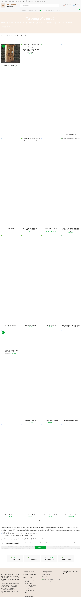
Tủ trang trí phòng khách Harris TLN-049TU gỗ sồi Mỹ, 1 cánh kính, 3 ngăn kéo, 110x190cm (30, 51)
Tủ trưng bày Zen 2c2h (10, 514)
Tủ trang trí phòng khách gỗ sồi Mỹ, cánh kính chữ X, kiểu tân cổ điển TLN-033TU (71, 230)
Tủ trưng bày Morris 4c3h (30, 325)
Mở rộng (39, 547)
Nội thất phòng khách (11, 35)
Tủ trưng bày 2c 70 (50, 64)
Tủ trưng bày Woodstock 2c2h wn (70, 420)
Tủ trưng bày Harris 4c (10, 325)
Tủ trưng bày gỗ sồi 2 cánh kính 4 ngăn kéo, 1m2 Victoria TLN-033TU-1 (71, 326)
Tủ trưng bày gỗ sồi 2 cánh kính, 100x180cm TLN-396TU (10, 351)
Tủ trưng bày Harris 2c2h (30, 420)
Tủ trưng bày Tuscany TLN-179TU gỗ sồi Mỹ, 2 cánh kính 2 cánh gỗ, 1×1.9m (10, 64)
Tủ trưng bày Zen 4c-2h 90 (50, 514)
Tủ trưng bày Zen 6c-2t (70, 514)
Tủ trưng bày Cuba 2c (71, 134)
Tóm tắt (17, 46)
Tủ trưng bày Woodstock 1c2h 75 (50, 420)
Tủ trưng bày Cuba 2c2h (50, 325)
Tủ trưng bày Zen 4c (30, 514)
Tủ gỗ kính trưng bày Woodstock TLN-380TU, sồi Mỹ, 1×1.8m (30, 229)
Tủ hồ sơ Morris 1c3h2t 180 (50, 228)
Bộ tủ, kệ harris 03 (10, 228)
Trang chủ (3, 35)
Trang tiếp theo (40, 520)
